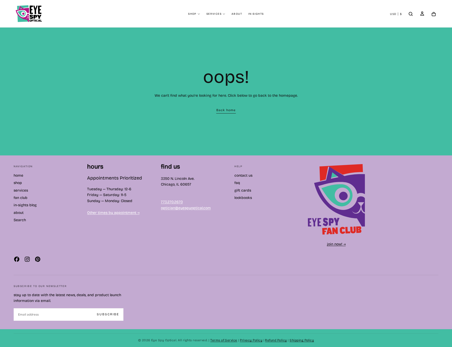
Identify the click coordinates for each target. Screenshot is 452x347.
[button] (396, 14)
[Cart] (433, 14)
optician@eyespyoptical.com (186, 208)
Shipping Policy (302, 340)
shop (192, 13)
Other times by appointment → (113, 212)
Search (20, 220)
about (236, 13)
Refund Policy (276, 340)
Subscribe (108, 314)
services (214, 13)
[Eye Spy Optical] (336, 199)
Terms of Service (223, 340)
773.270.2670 (172, 202)
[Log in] (422, 14)
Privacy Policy (251, 340)
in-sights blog (25, 205)
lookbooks (243, 198)
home (18, 175)
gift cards (242, 190)
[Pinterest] (38, 259)
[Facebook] (17, 259)
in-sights (256, 13)
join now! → (336, 244)
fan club (20, 198)
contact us (243, 175)
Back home (226, 110)
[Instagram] (27, 259)
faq (237, 183)
